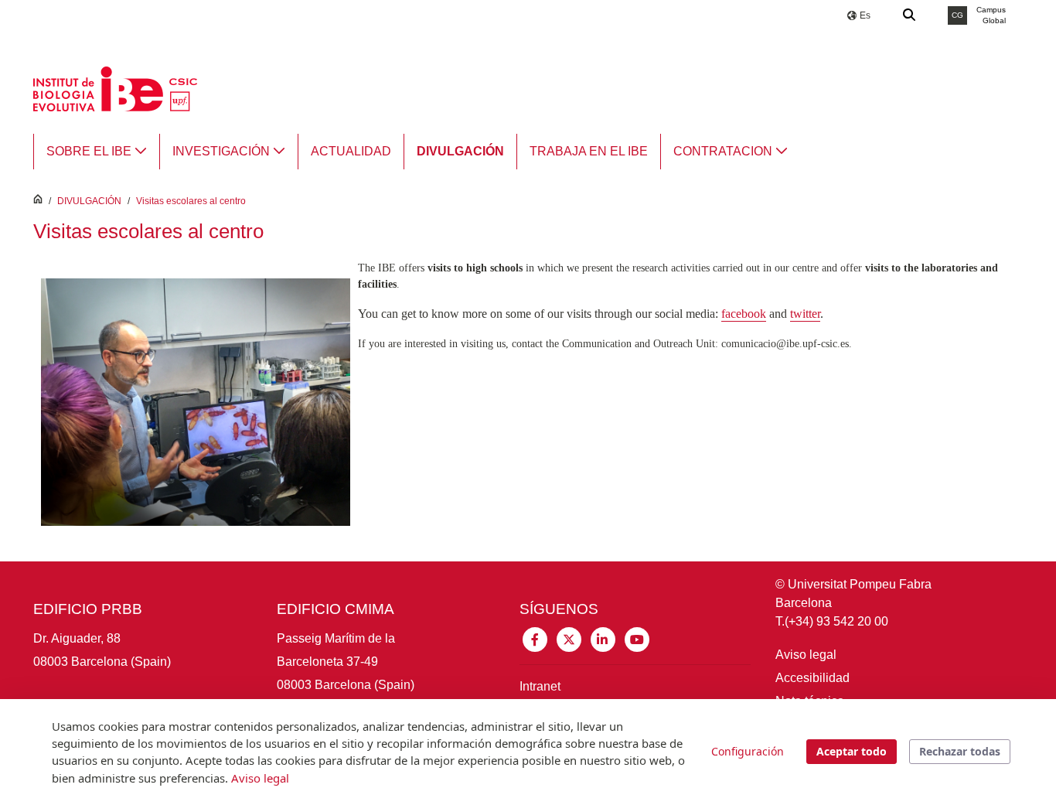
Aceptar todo (851, 751)
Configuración (747, 751)
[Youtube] (637, 638)
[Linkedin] (603, 638)
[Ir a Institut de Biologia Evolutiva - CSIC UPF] (115, 87)
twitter (805, 313)
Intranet (539, 686)
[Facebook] (534, 638)
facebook (743, 313)
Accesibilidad (812, 677)
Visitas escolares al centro (191, 201)
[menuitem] (96, 151)
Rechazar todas (959, 751)
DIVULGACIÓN (89, 201)
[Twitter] (569, 638)
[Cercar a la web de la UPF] (909, 15)
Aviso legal (805, 654)
